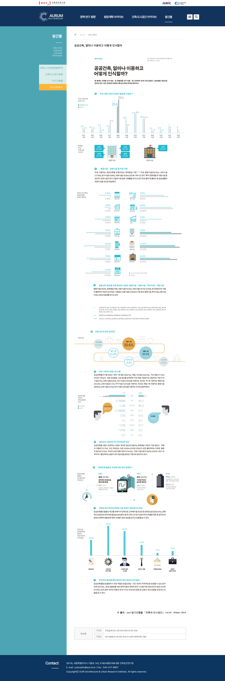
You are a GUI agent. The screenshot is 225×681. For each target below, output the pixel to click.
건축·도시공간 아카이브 (144, 16)
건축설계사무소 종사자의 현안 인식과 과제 (121, 630)
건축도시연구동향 (54, 74)
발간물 (168, 16)
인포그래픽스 (56, 87)
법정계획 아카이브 (113, 16)
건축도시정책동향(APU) (51, 67)
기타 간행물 (57, 80)
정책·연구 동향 (87, 16)
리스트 (83, 633)
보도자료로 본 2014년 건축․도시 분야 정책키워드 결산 (125, 637)
